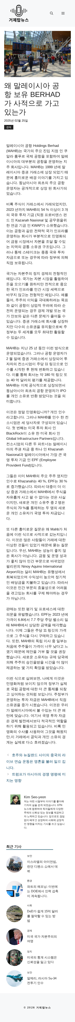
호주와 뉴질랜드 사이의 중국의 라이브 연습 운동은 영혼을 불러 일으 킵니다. (36, 761)
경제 (8, 127)
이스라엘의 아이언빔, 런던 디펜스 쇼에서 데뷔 (42, 866)
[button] (51, 13)
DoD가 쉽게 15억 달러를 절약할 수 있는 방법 (42, 915)
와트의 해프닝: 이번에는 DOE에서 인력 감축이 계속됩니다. (42, 891)
